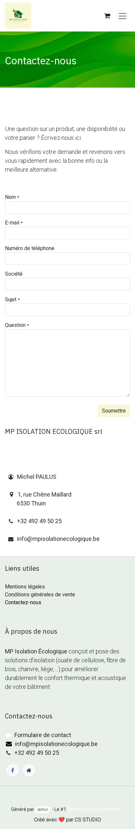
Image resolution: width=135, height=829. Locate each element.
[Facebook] (12, 770)
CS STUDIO (88, 820)
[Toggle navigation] (122, 16)
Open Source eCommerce (94, 809)
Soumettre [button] (114, 411)
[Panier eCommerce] (107, 16)
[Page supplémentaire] (29, 770)
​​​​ (9, 735)
